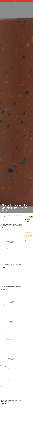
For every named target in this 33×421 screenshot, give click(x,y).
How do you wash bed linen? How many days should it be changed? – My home (28, 227)
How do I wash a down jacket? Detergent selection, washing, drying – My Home (28, 236)
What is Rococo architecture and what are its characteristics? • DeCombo (28, 230)
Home (2, 202)
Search (25, 215)
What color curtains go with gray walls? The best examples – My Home (28, 233)
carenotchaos (3, 210)
